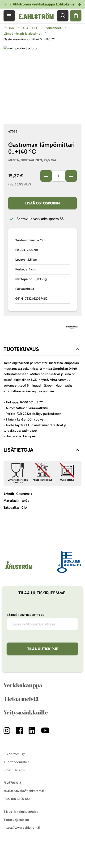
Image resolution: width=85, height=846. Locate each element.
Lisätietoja (18, 450)
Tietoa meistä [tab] (21, 699)
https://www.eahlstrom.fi (22, 828)
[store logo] (19, 569)
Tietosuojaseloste (16, 820)
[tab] (42, 349)
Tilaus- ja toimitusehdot (21, 812)
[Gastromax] (72, 328)
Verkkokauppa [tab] (23, 685)
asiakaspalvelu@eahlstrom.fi (24, 791)
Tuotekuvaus (21, 349)
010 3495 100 (20, 799)
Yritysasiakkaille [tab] (26, 712)
